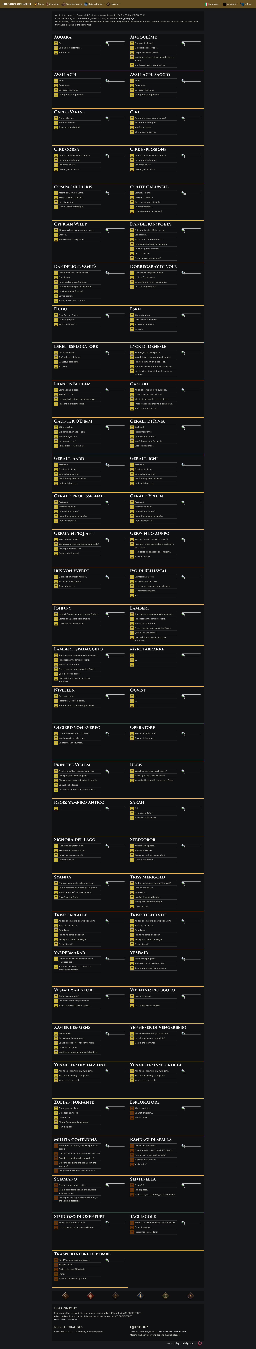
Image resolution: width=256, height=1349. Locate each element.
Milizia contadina (75, 1140)
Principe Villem (72, 765)
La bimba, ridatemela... (68, 47)
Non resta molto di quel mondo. (148, 963)
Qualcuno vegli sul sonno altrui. (148, 855)
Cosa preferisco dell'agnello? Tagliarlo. (152, 1150)
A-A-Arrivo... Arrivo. (67, 315)
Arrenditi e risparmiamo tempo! (148, 118)
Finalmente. (62, 85)
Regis (136, 765)
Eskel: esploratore (76, 346)
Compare (232, 4)
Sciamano (65, 1179)
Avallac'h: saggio (150, 74)
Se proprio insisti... (142, 206)
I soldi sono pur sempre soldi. (147, 394)
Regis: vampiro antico (79, 802)
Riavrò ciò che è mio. (67, 897)
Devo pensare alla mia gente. (71, 775)
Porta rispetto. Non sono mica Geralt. (151, 628)
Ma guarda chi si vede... (144, 47)
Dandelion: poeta (150, 224)
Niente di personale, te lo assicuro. (150, 399)
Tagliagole (143, 1216)
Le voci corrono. (140, 253)
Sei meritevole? (64, 859)
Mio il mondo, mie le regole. (70, 431)
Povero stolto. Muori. (143, 738)
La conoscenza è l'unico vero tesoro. (74, 1227)
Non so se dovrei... (142, 996)
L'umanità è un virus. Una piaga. (149, 282)
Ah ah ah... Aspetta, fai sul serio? (149, 389)
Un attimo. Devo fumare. (69, 742)
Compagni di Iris (73, 187)
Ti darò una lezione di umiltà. (147, 211)
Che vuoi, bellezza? (142, 43)
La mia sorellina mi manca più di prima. (76, 887)
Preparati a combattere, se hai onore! (151, 366)
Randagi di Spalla (151, 1140)
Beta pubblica (95, 4)
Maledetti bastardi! (66, 1112)
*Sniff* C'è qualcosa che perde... (72, 1260)
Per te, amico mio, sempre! (146, 258)
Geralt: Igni (144, 458)
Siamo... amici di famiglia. (69, 206)
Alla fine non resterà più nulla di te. (150, 1033)
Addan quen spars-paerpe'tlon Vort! (151, 883)
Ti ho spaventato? (141, 813)
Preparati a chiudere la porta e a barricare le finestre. (73, 968)
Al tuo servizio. (64, 427)
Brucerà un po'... (65, 1264)
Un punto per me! (65, 441)
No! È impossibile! (141, 850)
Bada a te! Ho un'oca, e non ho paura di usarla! (76, 1147)
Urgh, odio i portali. (142, 445)
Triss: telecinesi (148, 915)
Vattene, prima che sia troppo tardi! (74, 705)
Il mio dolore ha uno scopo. (70, 1038)
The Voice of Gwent (16, 4)
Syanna (62, 877)
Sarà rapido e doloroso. (144, 408)
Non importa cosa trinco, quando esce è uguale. (152, 59)
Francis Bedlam (72, 384)
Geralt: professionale (80, 496)
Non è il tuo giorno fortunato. (147, 441)
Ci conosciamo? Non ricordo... (71, 576)
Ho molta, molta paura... (69, 581)
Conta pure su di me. (67, 1108)
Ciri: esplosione (148, 149)
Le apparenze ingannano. (69, 94)
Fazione (114, 4)
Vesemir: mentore (74, 990)
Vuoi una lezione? (141, 556)
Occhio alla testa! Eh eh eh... (70, 1269)
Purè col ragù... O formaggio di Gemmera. (153, 1194)
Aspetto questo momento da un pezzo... (152, 614)
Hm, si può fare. (64, 202)
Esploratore (145, 1102)
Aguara (62, 37)
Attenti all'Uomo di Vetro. (69, 192)
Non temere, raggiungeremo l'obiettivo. (76, 1052)
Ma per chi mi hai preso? (145, 52)
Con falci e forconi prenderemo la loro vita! (77, 1153)
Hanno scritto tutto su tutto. (70, 1222)
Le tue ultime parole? (143, 436)
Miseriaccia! (62, 1117)
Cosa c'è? (137, 1185)
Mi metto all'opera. (66, 1047)
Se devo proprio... (65, 319)
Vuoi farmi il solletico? (143, 817)
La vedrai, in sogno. (66, 90)
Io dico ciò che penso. (143, 277)
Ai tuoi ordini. (63, 1033)
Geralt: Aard (69, 458)
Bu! (134, 808)
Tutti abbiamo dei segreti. (145, 1005)
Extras (247, 4)
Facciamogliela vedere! (144, 1232)
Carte (41, 4)
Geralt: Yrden (146, 496)
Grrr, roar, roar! (64, 696)
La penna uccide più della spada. (149, 244)
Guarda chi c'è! (64, 394)
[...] (134, 655)
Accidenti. (137, 427)
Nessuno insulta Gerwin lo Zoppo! (149, 539)
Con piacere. (139, 234)
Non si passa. (139, 1189)
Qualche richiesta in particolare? (149, 771)
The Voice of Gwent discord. (172, 1331)
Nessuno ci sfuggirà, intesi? (70, 403)
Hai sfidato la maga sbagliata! (148, 1038)
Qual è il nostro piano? (143, 632)
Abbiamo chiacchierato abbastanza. (75, 230)
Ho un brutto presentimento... (147, 239)
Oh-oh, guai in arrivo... (143, 132)
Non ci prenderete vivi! (68, 548)
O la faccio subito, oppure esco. (148, 65)
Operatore (142, 727)
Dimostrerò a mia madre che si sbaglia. (76, 780)
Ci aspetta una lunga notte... (71, 1185)
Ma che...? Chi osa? (142, 197)
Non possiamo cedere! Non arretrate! (75, 1170)
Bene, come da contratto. (69, 197)
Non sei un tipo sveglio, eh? (70, 239)
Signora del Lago (74, 840)
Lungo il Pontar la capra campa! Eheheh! (77, 614)
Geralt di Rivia (147, 421)
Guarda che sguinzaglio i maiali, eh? (74, 1158)
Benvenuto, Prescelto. (143, 733)
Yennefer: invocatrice (156, 1065)
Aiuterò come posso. (143, 845)
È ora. (59, 80)
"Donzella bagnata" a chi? (69, 845)
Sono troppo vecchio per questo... (149, 968)
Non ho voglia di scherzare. (70, 738)
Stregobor (142, 840)
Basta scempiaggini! (143, 958)
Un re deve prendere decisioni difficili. (75, 789)
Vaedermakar (69, 953)
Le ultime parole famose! (145, 248)
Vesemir (139, 953)
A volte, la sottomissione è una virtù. (75, 771)
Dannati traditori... (142, 1112)
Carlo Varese (69, 112)
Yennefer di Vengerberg (158, 1027)
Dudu (60, 309)
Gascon (139, 384)
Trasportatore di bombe (82, 1254)
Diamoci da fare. (141, 315)
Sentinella (143, 1179)
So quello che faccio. (67, 785)
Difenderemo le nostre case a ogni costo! (77, 544)
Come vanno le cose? (67, 389)
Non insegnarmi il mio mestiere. (148, 618)
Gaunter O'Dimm (73, 421)
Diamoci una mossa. (143, 576)
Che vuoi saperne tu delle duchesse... (75, 883)
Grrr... (59, 43)
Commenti (53, 4)
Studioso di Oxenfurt (79, 1216)
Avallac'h (65, 74)
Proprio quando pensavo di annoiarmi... (152, 403)
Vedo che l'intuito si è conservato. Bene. (152, 780)
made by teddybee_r (182, 1343)
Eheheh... (61, 234)
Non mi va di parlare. (143, 623)
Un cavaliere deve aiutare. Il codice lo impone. (151, 373)
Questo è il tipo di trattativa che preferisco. (148, 639)
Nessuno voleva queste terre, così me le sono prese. (152, 545)
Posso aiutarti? (140, 906)
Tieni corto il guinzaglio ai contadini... (151, 551)
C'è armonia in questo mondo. (147, 272)
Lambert (139, 608)
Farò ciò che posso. (142, 887)
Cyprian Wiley (70, 224)
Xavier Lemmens (72, 1027)
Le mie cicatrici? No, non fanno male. (74, 1042)
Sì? (134, 595)
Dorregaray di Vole (153, 266)
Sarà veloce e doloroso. (144, 319)
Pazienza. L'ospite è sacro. (70, 700)
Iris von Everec (71, 571)
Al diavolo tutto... (141, 1108)
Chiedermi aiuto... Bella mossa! (148, 230)
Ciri (134, 112)
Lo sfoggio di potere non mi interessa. (75, 399)
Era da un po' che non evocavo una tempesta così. (74, 960)
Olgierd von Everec (77, 727)
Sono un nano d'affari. (67, 127)
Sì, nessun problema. (143, 324)
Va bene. (137, 329)
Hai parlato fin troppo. (144, 122)
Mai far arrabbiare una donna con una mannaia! (75, 1164)
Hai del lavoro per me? (144, 581)
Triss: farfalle (70, 915)
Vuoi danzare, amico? (143, 1159)
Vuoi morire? (139, 1164)
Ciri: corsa (66, 149)
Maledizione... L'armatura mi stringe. (151, 357)
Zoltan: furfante (74, 1102)
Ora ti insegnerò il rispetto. (146, 202)
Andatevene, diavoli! (67, 539)
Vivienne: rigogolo (152, 990)
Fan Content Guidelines (65, 1319)
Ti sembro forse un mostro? (70, 623)
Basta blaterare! (65, 122)
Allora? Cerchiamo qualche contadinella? (153, 1222)
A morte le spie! (64, 118)
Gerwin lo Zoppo (149, 533)
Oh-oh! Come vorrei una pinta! (71, 1122)
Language (213, 4)
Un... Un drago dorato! (144, 286)
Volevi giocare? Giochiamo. (70, 445)
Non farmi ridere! (141, 127)
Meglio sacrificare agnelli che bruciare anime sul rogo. (75, 1191)
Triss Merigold (147, 877)
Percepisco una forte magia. (146, 901)
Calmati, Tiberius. (141, 192)
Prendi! (60, 1274)
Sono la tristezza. (65, 586)
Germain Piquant (74, 533)
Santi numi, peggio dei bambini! (72, 618)
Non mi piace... (140, 1117)
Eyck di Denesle (148, 346)
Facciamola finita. (141, 431)
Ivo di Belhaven (148, 571)
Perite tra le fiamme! (67, 553)
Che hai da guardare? (143, 1145)
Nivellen (64, 690)
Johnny (62, 608)
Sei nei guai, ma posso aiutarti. (148, 775)
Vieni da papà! (64, 1126)
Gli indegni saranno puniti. (145, 352)
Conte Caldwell (149, 187)
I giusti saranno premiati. (69, 855)
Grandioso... (138, 892)
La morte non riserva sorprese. (72, 733)
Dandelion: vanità (75, 266)
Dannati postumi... (142, 1227)
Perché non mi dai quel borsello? (148, 1155)
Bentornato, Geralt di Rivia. (70, 850)
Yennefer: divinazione (80, 1065)
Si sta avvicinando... (142, 859)
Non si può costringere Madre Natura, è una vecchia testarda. (76, 1199)
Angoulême (143, 37)
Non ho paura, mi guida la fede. (148, 361)
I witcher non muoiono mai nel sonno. (151, 586)
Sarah (137, 802)
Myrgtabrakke (147, 649)
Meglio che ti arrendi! (143, 1042)
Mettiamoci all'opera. (143, 590)
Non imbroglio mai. (66, 436)
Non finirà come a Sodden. (146, 897)
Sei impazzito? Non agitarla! (70, 1278)
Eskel (136, 309)
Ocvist (137, 690)
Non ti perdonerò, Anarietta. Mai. (73, 892)
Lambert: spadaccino (78, 649)
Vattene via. (63, 52)
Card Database (74, 4)
